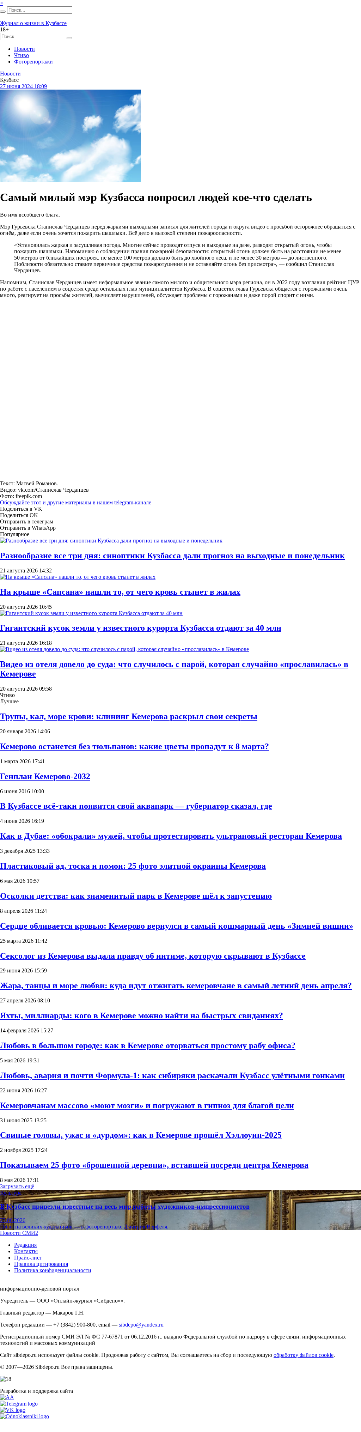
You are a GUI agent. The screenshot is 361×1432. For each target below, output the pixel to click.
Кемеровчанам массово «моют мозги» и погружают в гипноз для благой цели (147, 1105)
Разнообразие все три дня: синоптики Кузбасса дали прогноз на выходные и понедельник (172, 555)
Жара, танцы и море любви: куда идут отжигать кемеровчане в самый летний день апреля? (176, 985)
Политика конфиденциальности (52, 1270)
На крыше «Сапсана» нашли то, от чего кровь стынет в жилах (120, 591)
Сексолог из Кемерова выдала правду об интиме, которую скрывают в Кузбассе (153, 955)
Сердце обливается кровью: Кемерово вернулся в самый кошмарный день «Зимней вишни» (176, 925)
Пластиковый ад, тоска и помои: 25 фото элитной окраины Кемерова (133, 865)
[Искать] (3, 12)
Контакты (26, 1251)
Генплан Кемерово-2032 (45, 776)
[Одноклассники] (24, 1416)
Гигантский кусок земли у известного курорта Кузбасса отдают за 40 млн (140, 627)
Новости (24, 49)
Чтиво (21, 55)
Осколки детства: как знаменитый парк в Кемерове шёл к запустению (136, 895)
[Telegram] (19, 1404)
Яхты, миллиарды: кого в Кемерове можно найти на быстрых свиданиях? (141, 1015)
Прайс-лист (28, 1258)
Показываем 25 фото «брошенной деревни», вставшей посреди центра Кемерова (154, 1165)
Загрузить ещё (17, 1186)
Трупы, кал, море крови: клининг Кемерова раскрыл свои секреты (128, 716)
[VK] (12, 1410)
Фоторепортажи (33, 62)
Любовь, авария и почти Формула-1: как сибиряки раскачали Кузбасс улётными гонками (172, 1075)
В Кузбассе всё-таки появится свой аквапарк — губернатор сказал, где (136, 806)
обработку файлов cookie (304, 1355)
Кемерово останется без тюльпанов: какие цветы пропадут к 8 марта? (134, 746)
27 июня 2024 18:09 (23, 86)
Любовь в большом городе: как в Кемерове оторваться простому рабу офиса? (147, 1045)
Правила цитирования (41, 1264)
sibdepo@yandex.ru (141, 1325)
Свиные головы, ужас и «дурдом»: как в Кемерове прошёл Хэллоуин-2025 (141, 1135)
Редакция (25, 1245)
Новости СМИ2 (19, 1233)
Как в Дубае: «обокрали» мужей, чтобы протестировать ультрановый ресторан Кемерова (171, 836)
